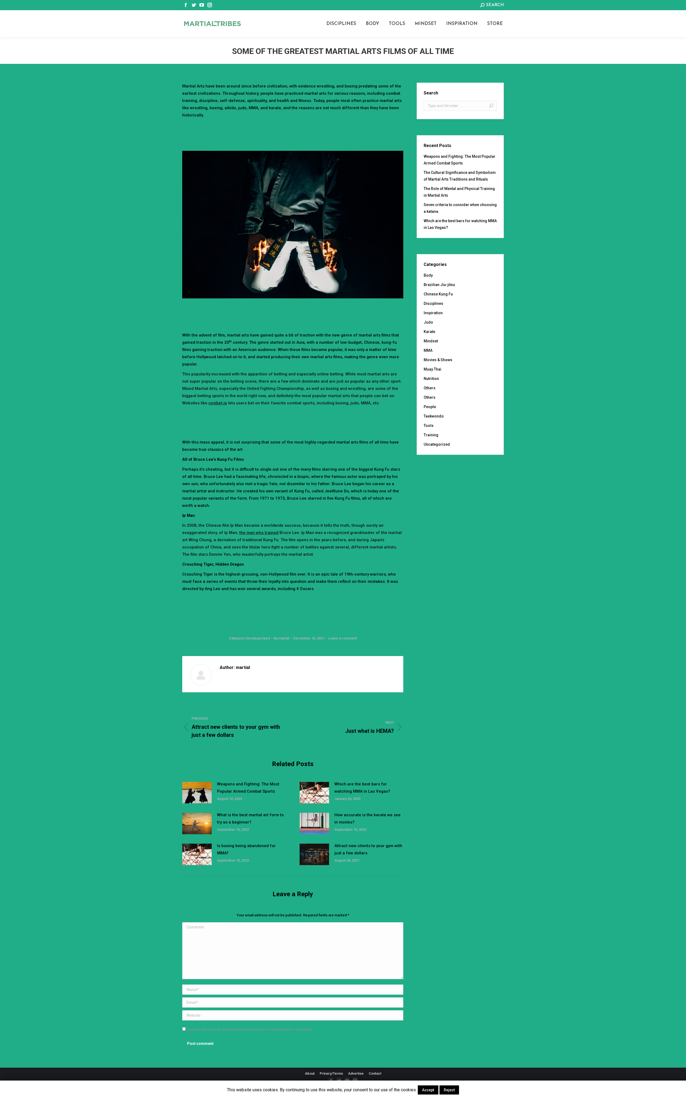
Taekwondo (434, 416)
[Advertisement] (292, 134)
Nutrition (431, 378)
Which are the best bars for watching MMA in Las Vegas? (362, 788)
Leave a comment (342, 638)
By (281, 638)
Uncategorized (257, 638)
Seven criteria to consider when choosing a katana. (460, 208)
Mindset (431, 341)
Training (431, 435)
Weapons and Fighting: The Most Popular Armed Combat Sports (248, 788)
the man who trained (258, 532)
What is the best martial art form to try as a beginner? (250, 818)
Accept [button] (428, 1090)
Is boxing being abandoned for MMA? (246, 849)
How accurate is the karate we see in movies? (367, 818)
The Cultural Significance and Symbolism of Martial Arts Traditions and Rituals (460, 175)
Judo (428, 322)
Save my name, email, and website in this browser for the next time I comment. (249, 1029)
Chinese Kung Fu (438, 294)
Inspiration (433, 313)
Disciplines (433, 303)
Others (429, 388)
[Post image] (197, 792)
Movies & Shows (438, 360)
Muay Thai (432, 369)
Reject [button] (449, 1090)
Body (428, 275)
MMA (428, 350)
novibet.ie (217, 403)
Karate (429, 332)
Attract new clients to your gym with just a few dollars (368, 849)
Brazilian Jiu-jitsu (439, 285)
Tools (429, 425)
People (430, 407)
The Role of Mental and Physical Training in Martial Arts (459, 191)
